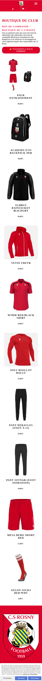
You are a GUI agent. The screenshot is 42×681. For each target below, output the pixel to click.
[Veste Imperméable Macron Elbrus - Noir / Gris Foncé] (21, 184)
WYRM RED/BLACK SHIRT (21, 316)
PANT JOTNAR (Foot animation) (21, 481)
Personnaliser (7, 678)
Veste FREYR (21, 263)
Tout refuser (21, 678)
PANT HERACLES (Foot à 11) (21, 426)
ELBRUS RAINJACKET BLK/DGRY (21, 208)
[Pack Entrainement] (21, 74)
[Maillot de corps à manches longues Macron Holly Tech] (21, 349)
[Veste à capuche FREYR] (21, 242)
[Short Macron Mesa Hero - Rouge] (21, 514)
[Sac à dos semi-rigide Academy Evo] (21, 129)
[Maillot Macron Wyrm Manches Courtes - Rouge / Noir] (21, 294)
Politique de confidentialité (29, 674)
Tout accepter (35, 678)
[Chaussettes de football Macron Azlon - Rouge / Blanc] (21, 569)
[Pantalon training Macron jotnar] (21, 459)
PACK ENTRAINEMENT (21, 96)
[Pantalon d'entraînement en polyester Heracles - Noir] (21, 404)
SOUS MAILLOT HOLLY (21, 371)
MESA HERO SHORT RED (21, 536)
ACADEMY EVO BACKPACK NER (21, 151)
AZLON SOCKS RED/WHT (21, 591)
